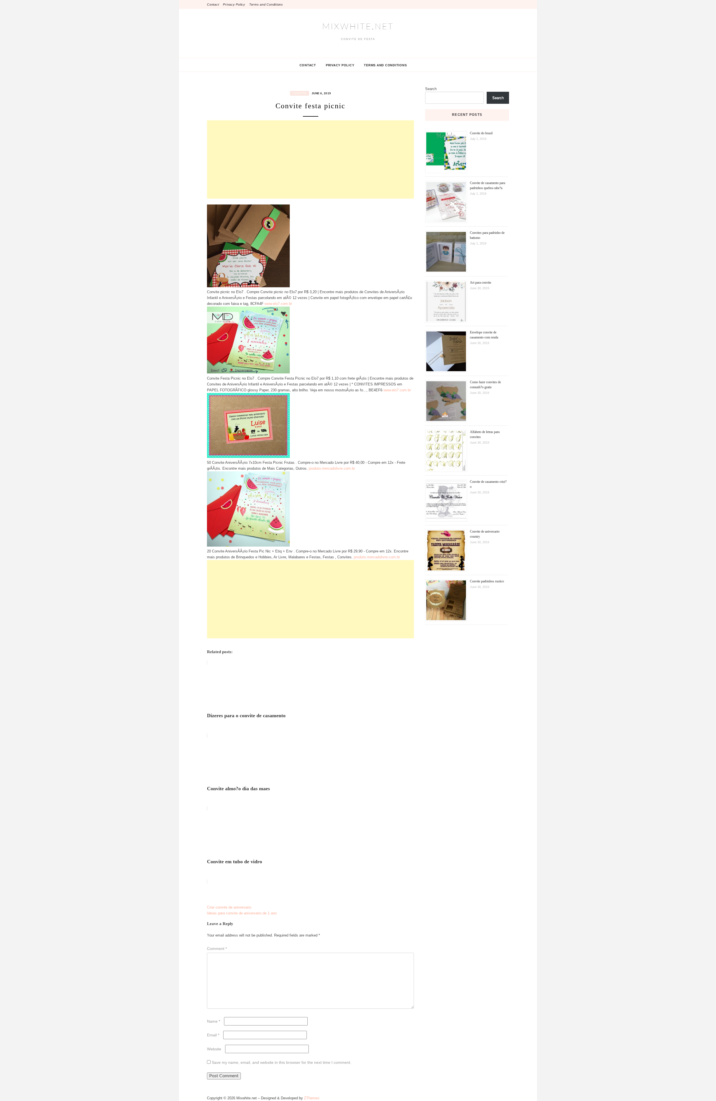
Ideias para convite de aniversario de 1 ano (242, 913)
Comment (217, 948)
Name (213, 1021)
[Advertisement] (310, 159)
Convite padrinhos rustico (487, 581)
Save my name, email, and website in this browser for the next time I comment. (281, 1062)
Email (213, 1035)
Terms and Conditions (266, 4)
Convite (299, 93)
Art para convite (480, 282)
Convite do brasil (481, 133)
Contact (213, 4)
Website (214, 1049)
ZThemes (311, 1098)
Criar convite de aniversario (229, 907)
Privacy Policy (234, 4)
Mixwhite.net (358, 27)
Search (431, 89)
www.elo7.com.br (278, 304)
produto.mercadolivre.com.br (332, 468)
